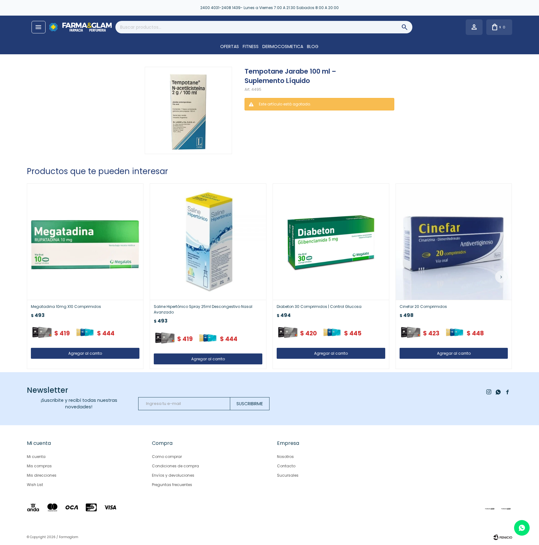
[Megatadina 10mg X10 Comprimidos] (85, 242)
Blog (312, 46)
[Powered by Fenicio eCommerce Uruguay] (502, 537)
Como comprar (167, 456)
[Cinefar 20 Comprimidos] (454, 242)
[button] (501, 277)
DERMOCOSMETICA (282, 46)
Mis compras (39, 466)
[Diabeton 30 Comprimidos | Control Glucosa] (331, 242)
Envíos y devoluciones (173, 475)
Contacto (286, 466)
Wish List (35, 484)
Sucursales (288, 475)
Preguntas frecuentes (172, 484)
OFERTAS (229, 46)
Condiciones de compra (175, 466)
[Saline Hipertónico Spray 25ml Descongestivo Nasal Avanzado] (208, 242)
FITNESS (251, 46)
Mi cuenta (36, 456)
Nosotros (285, 456)
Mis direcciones (41, 475)
